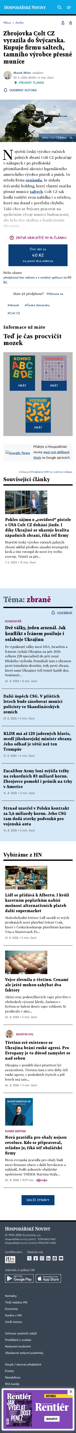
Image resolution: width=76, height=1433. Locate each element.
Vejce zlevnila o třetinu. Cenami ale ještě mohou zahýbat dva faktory (36, 985)
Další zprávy (38, 1200)
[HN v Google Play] (19, 1278)
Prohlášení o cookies (18, 1340)
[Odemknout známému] (70, 23)
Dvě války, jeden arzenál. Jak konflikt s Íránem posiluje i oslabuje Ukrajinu (35, 634)
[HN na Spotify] (55, 1258)
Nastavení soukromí (18, 1346)
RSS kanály (12, 1384)
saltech (36, 191)
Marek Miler (22, 72)
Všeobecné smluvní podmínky (24, 1353)
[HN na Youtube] (61, 1258)
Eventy (9, 1371)
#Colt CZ (14, 313)
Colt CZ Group (59, 138)
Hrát (22, 385)
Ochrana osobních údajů (21, 1333)
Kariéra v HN (13, 1315)
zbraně (39, 600)
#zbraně (13, 305)
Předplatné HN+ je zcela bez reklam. (52, 471)
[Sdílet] (63, 23)
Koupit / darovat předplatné (23, 1364)
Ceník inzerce (13, 1322)
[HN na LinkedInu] (48, 1258)
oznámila (34, 180)
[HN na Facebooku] (36, 1258)
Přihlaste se (55, 294)
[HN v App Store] (48, 1278)
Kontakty (11, 1296)
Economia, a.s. (32, 1235)
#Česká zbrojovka (37, 305)
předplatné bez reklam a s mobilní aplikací (32, 277)
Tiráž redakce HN (16, 1302)
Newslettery (12, 1377)
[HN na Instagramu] (42, 1258)
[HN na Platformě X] (29, 1258)
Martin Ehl (25, 1034)
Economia (11, 1309)
